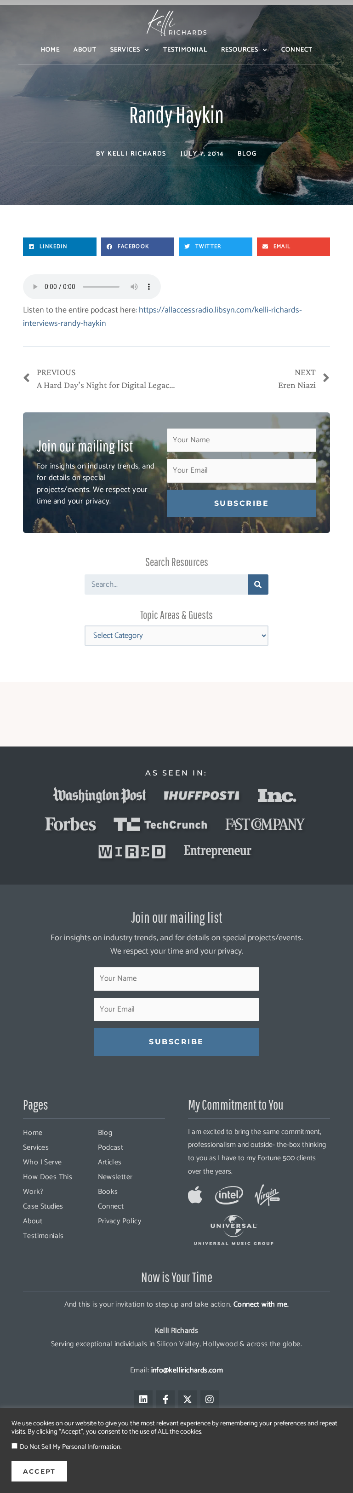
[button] (60, 246)
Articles (110, 1162)
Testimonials (43, 1236)
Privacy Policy (120, 1221)
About (85, 50)
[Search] (258, 584)
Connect (297, 50)
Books (108, 1192)
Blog (247, 154)
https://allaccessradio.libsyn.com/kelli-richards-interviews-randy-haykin (162, 316)
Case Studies (43, 1206)
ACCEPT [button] (39, 1471)
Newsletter (115, 1177)
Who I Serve (42, 1162)
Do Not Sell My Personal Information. (70, 1446)
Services (125, 50)
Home (50, 50)
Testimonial (185, 50)
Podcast (111, 1147)
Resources (239, 50)
